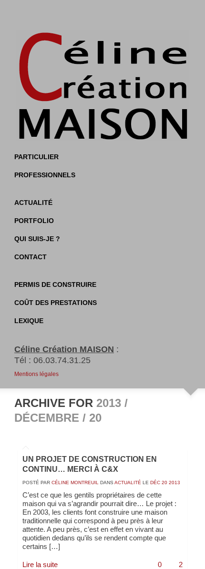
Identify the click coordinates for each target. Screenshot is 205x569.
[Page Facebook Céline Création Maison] (92, 14)
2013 (174, 482)
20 (164, 482)
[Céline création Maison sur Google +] (131, 14)
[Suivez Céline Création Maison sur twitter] (73, 14)
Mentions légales (36, 374)
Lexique (28, 321)
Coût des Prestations (55, 302)
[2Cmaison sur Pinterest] (112, 14)
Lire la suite (40, 564)
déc (155, 482)
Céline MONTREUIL (75, 482)
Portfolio (34, 220)
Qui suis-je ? (37, 239)
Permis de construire (55, 284)
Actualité (33, 202)
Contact (30, 257)
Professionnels (44, 175)
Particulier (36, 157)
